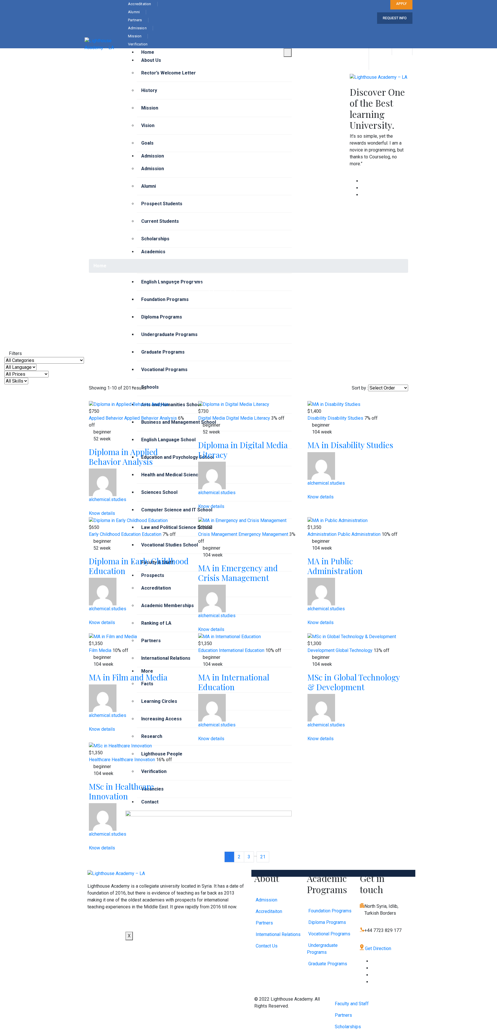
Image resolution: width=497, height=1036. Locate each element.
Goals (147, 143)
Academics (153, 251)
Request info (395, 18)
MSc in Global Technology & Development (353, 682)
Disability (316, 418)
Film (93, 650)
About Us (151, 60)
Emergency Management (263, 534)
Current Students (160, 221)
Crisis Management (217, 534)
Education (151, 534)
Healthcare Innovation (133, 759)
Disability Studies (345, 418)
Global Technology (354, 650)
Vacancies (152, 789)
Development (320, 650)
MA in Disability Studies (350, 445)
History (149, 90)
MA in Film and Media (128, 677)
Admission (152, 156)
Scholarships (155, 238)
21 (262, 857)
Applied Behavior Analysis (150, 418)
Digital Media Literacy (248, 418)
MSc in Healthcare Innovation (121, 791)
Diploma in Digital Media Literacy (243, 450)
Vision (147, 125)
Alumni (148, 186)
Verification (154, 771)
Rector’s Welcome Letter (168, 73)
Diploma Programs (161, 317)
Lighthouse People (161, 754)
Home (147, 52)
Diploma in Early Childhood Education (139, 566)
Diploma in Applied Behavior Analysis (123, 456)
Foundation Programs (165, 299)
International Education (241, 650)
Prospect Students (161, 203)
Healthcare (99, 759)
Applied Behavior (106, 418)
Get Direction (377, 948)
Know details (102, 513)
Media (105, 650)
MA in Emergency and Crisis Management (238, 573)
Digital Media (211, 418)
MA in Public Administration (335, 566)
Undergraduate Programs (169, 334)
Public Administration (359, 534)
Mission (149, 108)
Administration (322, 534)
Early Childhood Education (115, 534)
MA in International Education (233, 682)
